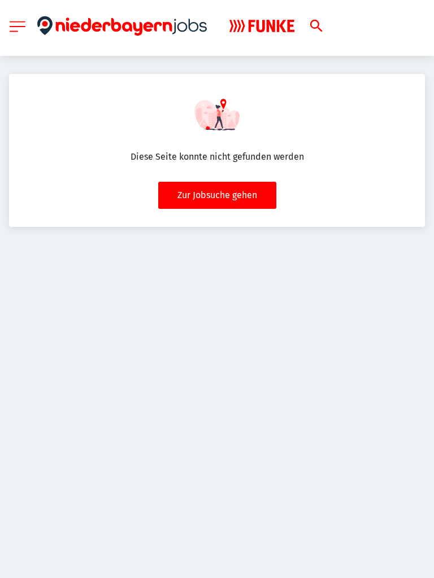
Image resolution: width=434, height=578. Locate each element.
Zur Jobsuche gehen (217, 195)
